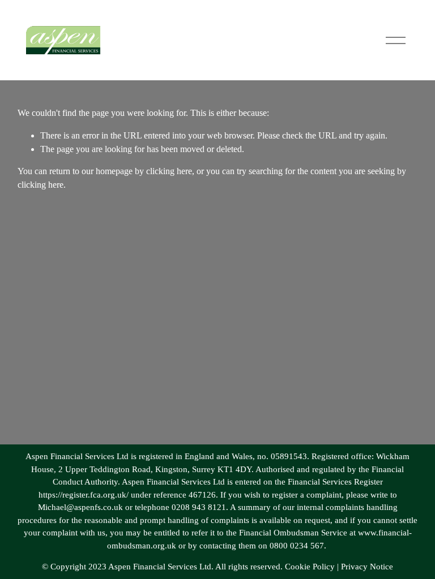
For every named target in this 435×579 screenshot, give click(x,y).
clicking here (169, 171)
